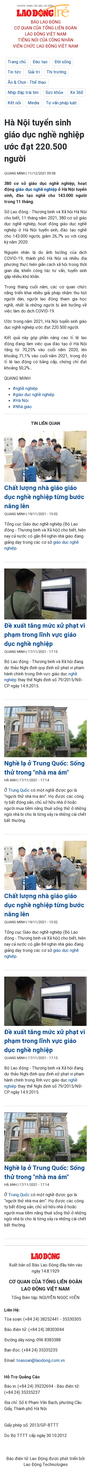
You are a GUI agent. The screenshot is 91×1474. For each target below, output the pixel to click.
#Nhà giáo (22, 406)
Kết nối (14, 102)
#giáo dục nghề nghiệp (33, 394)
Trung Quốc (19, 790)
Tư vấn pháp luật (61, 102)
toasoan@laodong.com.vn (40, 1360)
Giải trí (34, 71)
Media (33, 102)
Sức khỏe (54, 92)
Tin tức (14, 71)
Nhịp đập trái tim (23, 92)
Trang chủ (17, 61)
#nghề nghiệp (25, 388)
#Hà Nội (20, 400)
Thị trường (56, 71)
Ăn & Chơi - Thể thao (27, 82)
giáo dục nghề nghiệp (36, 189)
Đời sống (62, 61)
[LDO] (45, 457)
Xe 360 (76, 92)
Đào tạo (40, 61)
